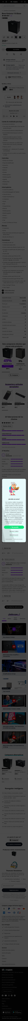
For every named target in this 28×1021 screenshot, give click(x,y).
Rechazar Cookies (14, 531)
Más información (14, 535)
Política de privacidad (18, 539)
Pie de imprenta (9, 539)
